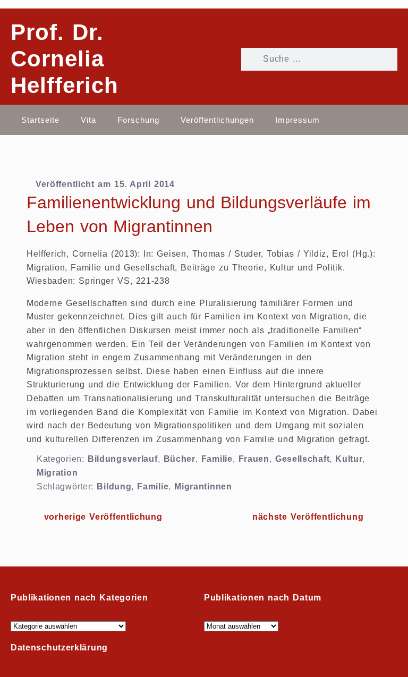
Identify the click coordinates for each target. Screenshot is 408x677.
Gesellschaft (302, 458)
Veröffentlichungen (217, 119)
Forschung (138, 119)
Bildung (114, 486)
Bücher (180, 458)
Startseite (40, 119)
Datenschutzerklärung (59, 647)
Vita (88, 119)
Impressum (297, 119)
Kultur (348, 458)
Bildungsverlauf (123, 458)
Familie (217, 458)
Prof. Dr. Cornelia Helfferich (64, 59)
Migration (57, 472)
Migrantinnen (203, 486)
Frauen (254, 458)
